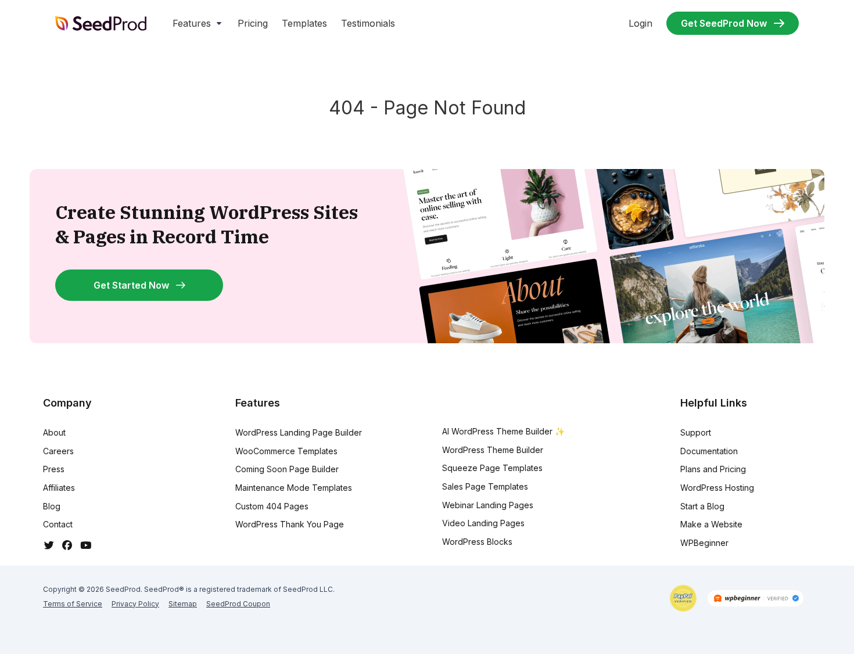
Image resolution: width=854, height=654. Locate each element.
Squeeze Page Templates (492, 468)
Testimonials (368, 23)
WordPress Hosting (717, 488)
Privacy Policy (135, 603)
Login (640, 23)
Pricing (253, 23)
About (54, 432)
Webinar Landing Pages (487, 505)
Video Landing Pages (483, 523)
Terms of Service (72, 603)
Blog (51, 506)
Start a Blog (702, 506)
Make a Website (711, 524)
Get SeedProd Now (724, 23)
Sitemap (182, 603)
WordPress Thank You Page (289, 524)
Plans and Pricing (713, 469)
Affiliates (59, 488)
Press (53, 469)
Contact (58, 524)
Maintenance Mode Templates (293, 488)
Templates (304, 23)
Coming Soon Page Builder (287, 469)
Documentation (709, 451)
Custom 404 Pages (271, 506)
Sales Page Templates (485, 486)
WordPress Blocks (477, 542)
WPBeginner (704, 543)
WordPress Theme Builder (492, 450)
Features (192, 23)
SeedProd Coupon (238, 603)
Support (695, 432)
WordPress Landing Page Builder (298, 432)
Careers (58, 451)
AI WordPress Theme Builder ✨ (503, 431)
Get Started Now (131, 285)
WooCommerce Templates (286, 451)
